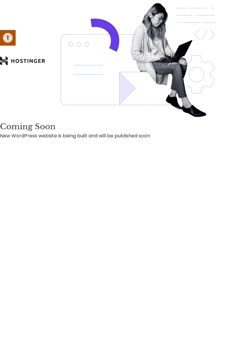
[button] (8, 38)
